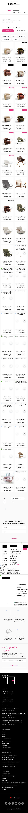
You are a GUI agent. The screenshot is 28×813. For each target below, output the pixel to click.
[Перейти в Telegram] (19, 803)
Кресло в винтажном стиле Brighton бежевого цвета (21, 396)
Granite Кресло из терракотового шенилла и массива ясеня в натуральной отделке (7, 80)
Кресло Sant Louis (7, 329)
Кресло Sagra (21, 464)
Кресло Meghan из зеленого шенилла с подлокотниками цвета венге (7, 261)
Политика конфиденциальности (9, 785)
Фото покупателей (6, 747)
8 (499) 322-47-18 (7, 700)
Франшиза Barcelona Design (8, 766)
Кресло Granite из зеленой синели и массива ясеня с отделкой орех (21, 125)
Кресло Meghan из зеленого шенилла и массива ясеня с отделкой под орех (21, 261)
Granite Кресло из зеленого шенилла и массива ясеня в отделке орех (21, 57)
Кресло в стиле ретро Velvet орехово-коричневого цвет (7, 419)
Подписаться (14, 665)
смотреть (5, 569)
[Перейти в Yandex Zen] (22, 803)
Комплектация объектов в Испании (10, 762)
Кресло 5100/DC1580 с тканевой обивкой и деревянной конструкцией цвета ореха (21, 193)
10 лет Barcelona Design (7, 787)
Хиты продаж (5, 745)
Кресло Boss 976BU (7, 374)
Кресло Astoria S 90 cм (21, 351)
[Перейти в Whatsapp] (9, 803)
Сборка (3, 736)
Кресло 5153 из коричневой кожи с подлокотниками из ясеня (21, 283)
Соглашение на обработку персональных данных (14, 782)
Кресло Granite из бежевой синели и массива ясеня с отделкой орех (7, 125)
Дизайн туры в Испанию (7, 759)
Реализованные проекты (8, 757)
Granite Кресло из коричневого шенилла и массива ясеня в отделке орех (7, 216)
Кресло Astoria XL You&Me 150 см (7, 487)
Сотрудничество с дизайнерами (9, 755)
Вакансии (4, 789)
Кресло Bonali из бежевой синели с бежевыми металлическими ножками (7, 170)
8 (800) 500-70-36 (14, 1)
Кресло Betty (7, 396)
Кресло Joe (20, 442)
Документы (4, 778)
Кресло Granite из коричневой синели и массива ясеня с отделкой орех (7, 148)
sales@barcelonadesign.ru (8, 693)
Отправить (14, 538)
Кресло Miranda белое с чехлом (7, 351)
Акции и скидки (5, 743)
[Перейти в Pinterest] (12, 803)
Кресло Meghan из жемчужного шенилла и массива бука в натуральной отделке (7, 283)
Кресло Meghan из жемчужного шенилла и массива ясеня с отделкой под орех (21, 238)
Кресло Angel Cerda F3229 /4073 (21, 170)
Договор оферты (6, 773)
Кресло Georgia (20, 306)
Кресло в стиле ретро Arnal (21, 419)
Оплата (3, 732)
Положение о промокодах (8, 776)
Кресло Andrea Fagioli (21, 374)
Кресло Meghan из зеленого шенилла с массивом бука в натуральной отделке (21, 216)
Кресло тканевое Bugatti (7, 442)
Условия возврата (6, 738)
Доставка (4, 734)
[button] (11, 49)
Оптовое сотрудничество (8, 764)
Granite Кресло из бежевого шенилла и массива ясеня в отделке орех (21, 80)
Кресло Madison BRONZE (21, 329)
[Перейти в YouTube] (16, 803)
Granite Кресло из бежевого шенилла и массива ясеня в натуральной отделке (7, 57)
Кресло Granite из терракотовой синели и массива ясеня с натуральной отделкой (21, 103)
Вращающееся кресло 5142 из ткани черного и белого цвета (7, 306)
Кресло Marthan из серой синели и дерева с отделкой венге (7, 193)
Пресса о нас (5, 780)
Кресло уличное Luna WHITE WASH (21, 487)
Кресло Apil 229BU (7, 464)
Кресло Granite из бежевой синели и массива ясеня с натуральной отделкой (7, 103)
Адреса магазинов (6, 741)
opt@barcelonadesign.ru (7, 701)
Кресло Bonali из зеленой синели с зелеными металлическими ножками (21, 148)
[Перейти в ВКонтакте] (6, 803)
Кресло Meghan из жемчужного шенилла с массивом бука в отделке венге (7, 238)
